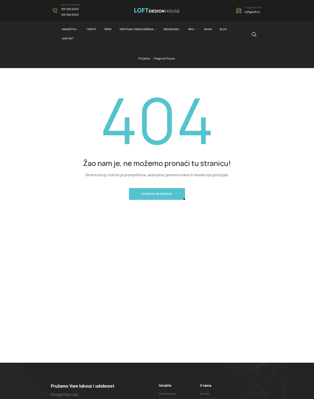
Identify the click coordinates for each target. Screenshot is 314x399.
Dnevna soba (167, 394)
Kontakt (68, 38)
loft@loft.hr (252, 12)
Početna (144, 58)
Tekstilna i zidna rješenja (136, 29)
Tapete (91, 29)
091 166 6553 (70, 15)
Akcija (208, 29)
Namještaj (69, 29)
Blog (223, 29)
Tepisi (107, 29)
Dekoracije (171, 29)
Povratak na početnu (157, 194)
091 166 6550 (70, 9)
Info (191, 29)
